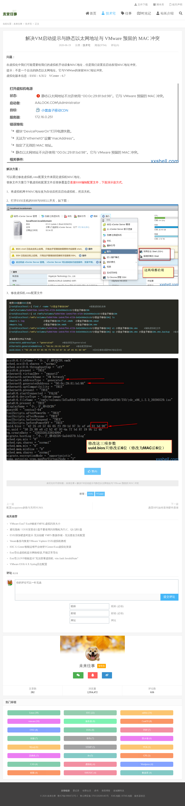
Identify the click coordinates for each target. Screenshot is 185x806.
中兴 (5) (146, 747)
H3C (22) (90, 713)
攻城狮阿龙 (118, 790)
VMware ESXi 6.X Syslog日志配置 (28, 564)
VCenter (100, 494)
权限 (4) (34, 772)
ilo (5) (90, 755)
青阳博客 (106, 790)
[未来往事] (92, 654)
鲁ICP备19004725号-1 (67, 796)
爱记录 (76, 790)
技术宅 (28, 24)
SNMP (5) (90, 747)
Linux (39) (33, 713)
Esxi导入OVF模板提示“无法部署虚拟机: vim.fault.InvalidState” (44, 558)
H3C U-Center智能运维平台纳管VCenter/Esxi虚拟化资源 (40, 547)
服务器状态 (139, 796)
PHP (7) (146, 730)
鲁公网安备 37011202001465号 (94, 796)
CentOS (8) (147, 721)
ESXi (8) (90, 730)
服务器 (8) (90, 721)
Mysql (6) (33, 747)
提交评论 (169, 596)
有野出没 (86, 790)
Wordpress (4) (147, 764)
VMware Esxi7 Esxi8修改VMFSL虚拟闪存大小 (35, 523)
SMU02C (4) (90, 772)
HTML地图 (127, 796)
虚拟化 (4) (90, 764)
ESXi (90, 494)
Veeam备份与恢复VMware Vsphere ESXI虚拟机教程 (38, 541)
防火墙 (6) (147, 738)
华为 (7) (90, 738)
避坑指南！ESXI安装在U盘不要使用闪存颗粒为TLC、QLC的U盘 (46, 529)
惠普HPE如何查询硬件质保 (163, 507)
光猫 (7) (34, 738)
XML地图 (115, 796)
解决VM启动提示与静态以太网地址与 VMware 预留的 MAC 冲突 (92, 38)
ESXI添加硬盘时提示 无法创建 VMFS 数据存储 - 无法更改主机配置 (47, 535)
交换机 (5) (34, 755)
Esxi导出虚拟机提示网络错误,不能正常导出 (34, 552)
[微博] (107, 675)
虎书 (96, 790)
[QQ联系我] (93, 675)
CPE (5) (146, 755)
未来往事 (10, 13)
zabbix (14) (147, 713)
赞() (94, 471)
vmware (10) (33, 721)
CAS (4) (34, 764)
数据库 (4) (147, 772)
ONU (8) (34, 730)
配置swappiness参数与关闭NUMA (25, 507)
